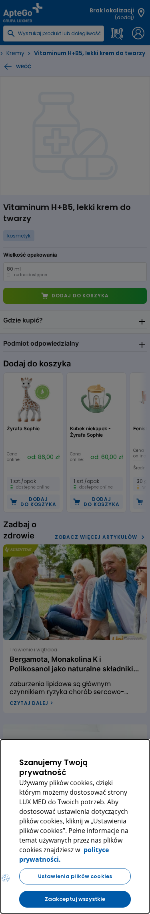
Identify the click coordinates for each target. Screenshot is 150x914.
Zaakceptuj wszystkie (75, 899)
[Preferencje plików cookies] (6, 878)
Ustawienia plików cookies (75, 876)
